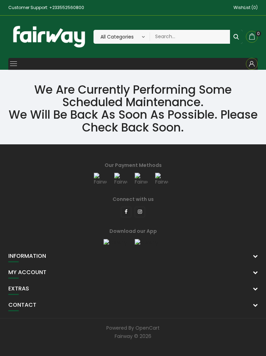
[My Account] (252, 64)
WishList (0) (245, 7)
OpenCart (147, 327)
